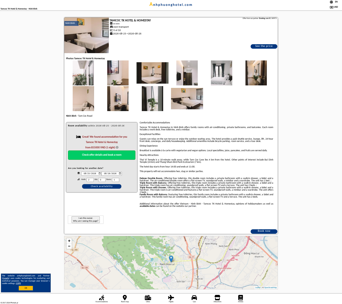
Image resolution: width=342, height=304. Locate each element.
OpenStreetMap (270, 288)
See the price (264, 46)
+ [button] (69, 241)
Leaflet (258, 288)
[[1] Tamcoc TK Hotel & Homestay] (86, 35)
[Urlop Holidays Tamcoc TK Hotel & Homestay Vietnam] (83, 76)
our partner (190, 206)
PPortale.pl (14, 303)
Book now (264, 231)
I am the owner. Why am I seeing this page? (85, 219)
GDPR (18, 283)
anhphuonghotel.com (171, 5)
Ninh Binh (70, 23)
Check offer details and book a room (101, 155)
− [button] (69, 246)
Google (6, 278)
